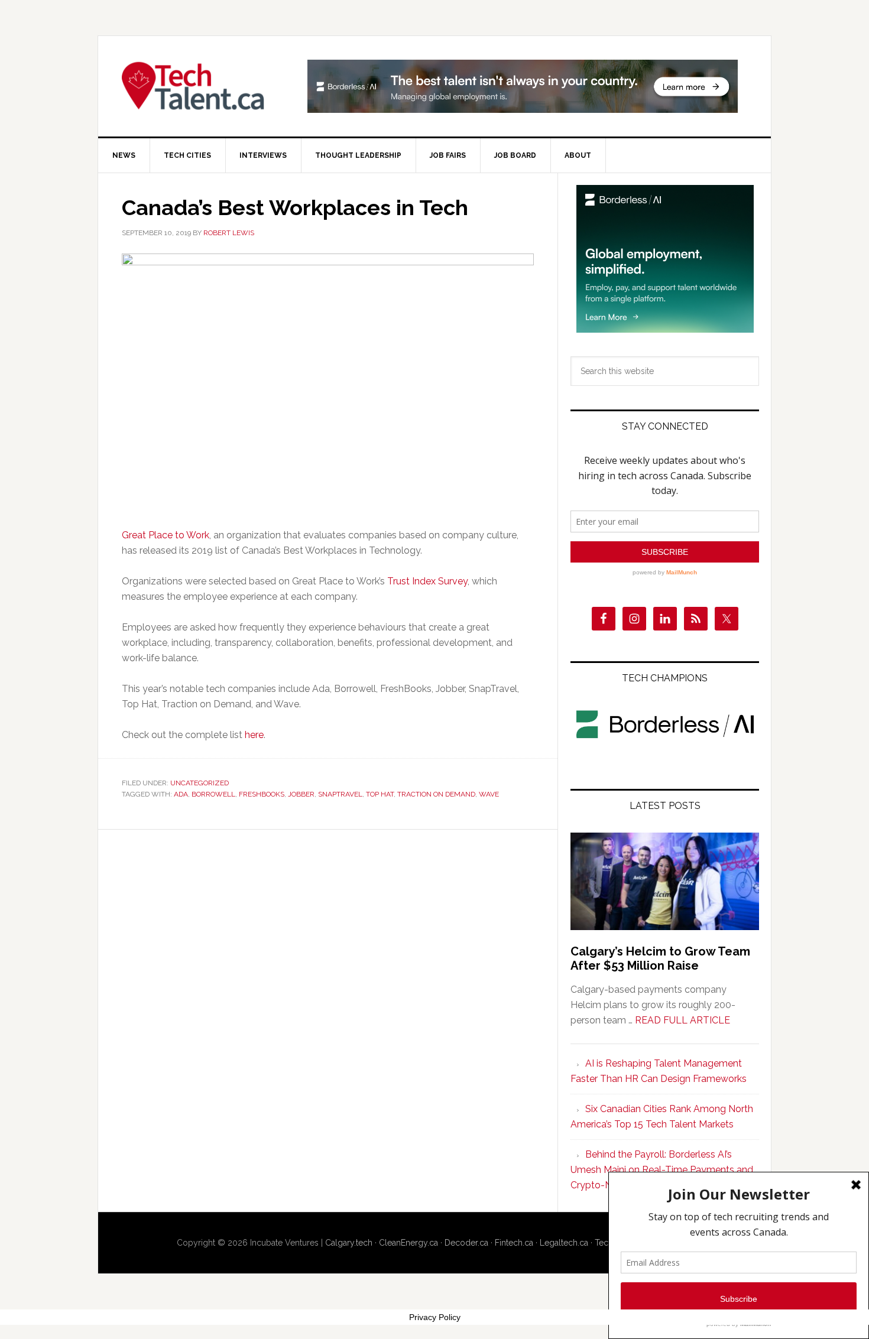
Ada (181, 794)
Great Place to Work (165, 535)
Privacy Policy (435, 1317)
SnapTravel (340, 794)
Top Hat (380, 794)
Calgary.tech (348, 1242)
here (254, 734)
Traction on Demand (436, 794)
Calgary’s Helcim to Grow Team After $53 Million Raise (660, 958)
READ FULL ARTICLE (682, 1020)
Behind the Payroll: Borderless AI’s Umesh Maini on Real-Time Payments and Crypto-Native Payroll (661, 1170)
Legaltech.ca (564, 1242)
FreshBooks (261, 794)
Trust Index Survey (427, 581)
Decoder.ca (466, 1242)
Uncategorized (199, 783)
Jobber (301, 794)
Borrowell (213, 794)
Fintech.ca (514, 1242)
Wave (489, 794)
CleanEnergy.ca (408, 1242)
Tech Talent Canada (198, 86)
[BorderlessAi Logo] (665, 740)
